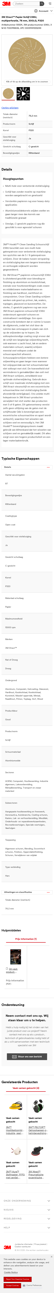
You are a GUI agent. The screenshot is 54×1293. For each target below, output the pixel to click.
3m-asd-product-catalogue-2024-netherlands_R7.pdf (15, 971)
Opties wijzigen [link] (10, 108)
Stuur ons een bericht (30, 1057)
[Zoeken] (42, 3)
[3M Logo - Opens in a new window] (6, 3)
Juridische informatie (23, 1244)
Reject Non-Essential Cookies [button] (17, 1279)
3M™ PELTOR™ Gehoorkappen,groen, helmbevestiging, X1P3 (38, 1130)
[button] (32, 1285)
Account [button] (43, 11)
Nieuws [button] (9, 1210)
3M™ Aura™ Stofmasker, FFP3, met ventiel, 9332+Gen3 (15, 1175)
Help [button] (7, 1228)
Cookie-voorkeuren (23, 1247)
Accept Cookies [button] (12, 1286)
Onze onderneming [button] (17, 1201)
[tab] (26, 939)
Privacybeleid (40, 1244)
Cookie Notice (11, 1272)
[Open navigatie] (50, 4)
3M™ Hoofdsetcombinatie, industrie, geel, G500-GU (15, 1130)
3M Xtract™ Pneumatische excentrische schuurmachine (36, 1175)
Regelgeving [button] (13, 1219)
